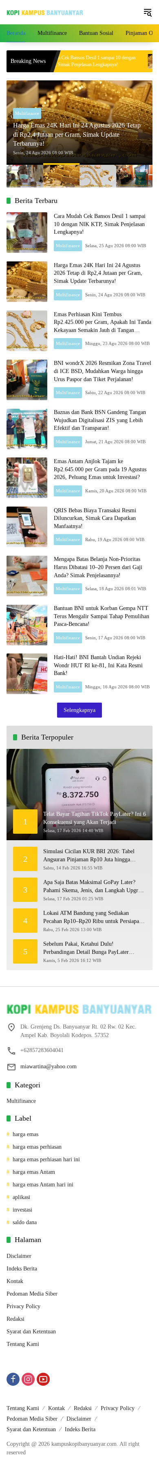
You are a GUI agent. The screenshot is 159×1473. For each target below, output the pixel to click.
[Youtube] (43, 1379)
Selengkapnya (79, 710)
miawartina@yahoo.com (48, 1066)
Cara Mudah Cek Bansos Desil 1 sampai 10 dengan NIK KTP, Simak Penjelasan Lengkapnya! (61, 61)
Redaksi (15, 1319)
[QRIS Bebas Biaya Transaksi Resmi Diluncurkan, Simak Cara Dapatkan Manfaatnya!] (27, 527)
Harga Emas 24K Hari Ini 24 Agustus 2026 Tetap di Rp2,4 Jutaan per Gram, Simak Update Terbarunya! (77, 134)
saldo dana (25, 1222)
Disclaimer (19, 1256)
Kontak (15, 1281)
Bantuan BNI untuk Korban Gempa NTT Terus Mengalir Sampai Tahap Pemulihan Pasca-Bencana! (101, 616)
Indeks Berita (22, 1269)
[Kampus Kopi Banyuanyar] (45, 12)
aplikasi (21, 1197)
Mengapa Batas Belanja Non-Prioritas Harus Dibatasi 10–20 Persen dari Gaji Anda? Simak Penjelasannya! (98, 567)
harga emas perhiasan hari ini (46, 1159)
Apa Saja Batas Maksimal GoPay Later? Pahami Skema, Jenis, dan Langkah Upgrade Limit (94, 886)
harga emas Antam (34, 1172)
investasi (22, 1210)
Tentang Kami (23, 1344)
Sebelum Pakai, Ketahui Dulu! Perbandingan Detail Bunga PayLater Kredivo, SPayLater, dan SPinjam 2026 (89, 948)
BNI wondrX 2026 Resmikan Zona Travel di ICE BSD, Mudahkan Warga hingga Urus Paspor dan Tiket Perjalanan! (102, 371)
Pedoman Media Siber (32, 1294)
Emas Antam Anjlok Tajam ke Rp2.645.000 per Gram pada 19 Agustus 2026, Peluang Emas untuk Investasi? (100, 469)
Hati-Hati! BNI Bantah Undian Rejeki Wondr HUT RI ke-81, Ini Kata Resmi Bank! (98, 665)
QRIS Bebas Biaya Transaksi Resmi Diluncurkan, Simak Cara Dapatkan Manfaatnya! (95, 518)
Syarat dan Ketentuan (31, 1332)
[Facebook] (13, 1379)
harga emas (25, 1134)
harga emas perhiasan (37, 1147)
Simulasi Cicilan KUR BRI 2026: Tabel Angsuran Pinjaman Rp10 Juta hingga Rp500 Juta (89, 855)
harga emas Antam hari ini (43, 1185)
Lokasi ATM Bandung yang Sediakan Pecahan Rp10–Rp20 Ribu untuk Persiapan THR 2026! (92, 917)
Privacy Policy (23, 1306)
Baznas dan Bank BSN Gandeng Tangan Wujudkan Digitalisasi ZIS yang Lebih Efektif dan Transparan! (100, 420)
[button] (147, 12)
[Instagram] (28, 1379)
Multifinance (27, 113)
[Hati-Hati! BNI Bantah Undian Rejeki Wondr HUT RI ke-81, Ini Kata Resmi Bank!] (27, 673)
